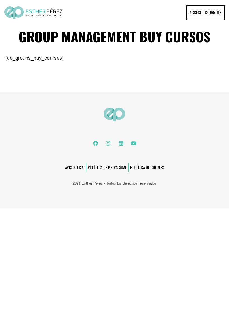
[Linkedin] (120, 143)
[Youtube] (133, 143)
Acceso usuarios (205, 12)
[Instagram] (108, 143)
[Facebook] (95, 143)
